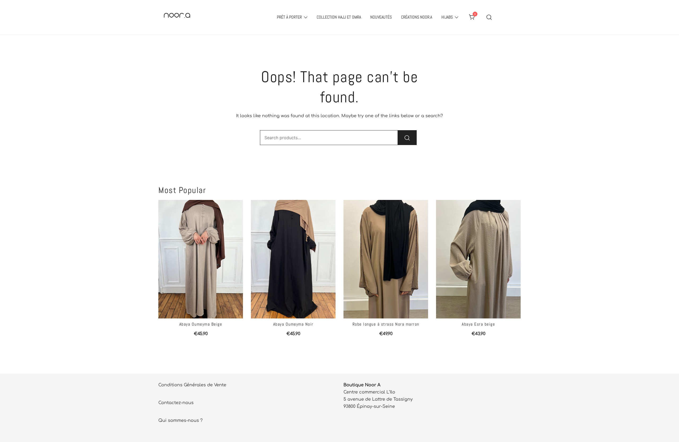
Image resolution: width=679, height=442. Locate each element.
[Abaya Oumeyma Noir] (293, 259)
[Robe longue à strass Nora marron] (385, 259)
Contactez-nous (176, 402)
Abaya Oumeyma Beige (200, 324)
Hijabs (447, 17)
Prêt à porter (289, 17)
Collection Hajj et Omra (339, 17)
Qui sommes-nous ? (180, 420)
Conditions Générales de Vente (192, 385)
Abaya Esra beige (478, 324)
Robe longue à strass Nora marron (385, 324)
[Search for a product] (489, 17)
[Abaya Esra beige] (478, 259)
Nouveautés (381, 17)
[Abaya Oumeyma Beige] (200, 259)
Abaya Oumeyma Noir (293, 324)
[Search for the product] (407, 137)
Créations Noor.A (416, 17)
